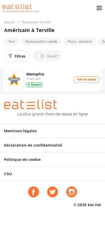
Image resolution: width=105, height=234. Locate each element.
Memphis (35, 74)
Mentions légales (20, 130)
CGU (8, 173)
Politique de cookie (22, 159)
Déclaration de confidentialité (33, 145)
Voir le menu (86, 79)
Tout (11, 41)
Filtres (20, 56)
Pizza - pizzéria (80, 41)
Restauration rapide (41, 41)
